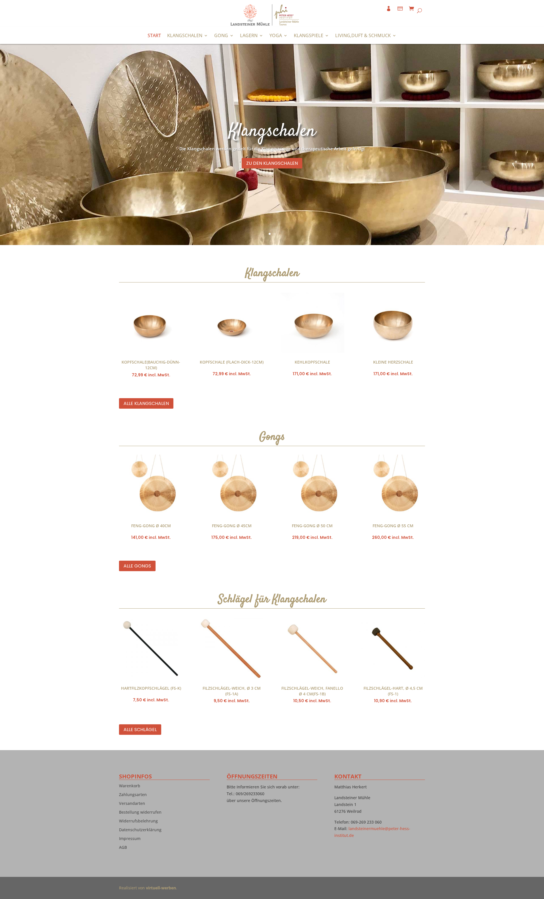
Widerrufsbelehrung (138, 822)
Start (154, 36)
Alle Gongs (137, 566)
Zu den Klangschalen (272, 163)
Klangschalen (184, 36)
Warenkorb (129, 787)
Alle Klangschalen (146, 403)
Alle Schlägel (140, 729)
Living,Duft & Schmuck (363, 36)
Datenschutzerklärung (140, 831)
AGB (123, 848)
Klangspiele (308, 36)
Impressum (130, 840)
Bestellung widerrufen (140, 813)
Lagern (249, 36)
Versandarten (132, 804)
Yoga (275, 36)
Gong (221, 36)
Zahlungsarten (133, 796)
